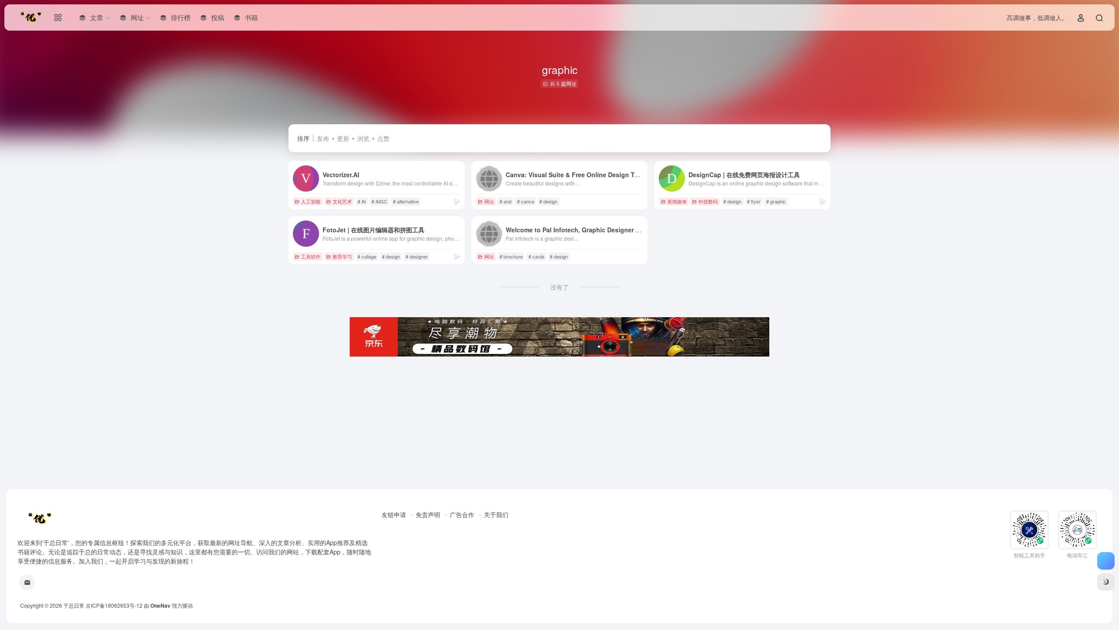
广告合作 (462, 514)
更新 (343, 138)
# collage (367, 256)
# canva (525, 201)
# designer (417, 256)
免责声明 (428, 514)
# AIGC (379, 201)
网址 (489, 201)
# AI (362, 201)
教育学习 (342, 256)
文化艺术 (342, 201)
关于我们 (496, 514)
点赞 (383, 138)
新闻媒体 (677, 201)
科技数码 (708, 201)
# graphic (776, 201)
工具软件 (310, 256)
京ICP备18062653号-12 (114, 605)
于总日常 (73, 605)
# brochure (511, 256)
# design (548, 201)
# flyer (754, 201)
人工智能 (310, 201)
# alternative (406, 201)
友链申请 (394, 514)
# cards (536, 256)
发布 (323, 138)
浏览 (363, 138)
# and (505, 201)
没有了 (559, 287)
